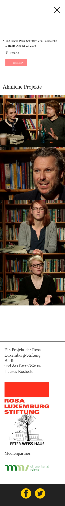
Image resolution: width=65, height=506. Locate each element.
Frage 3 (14, 52)
